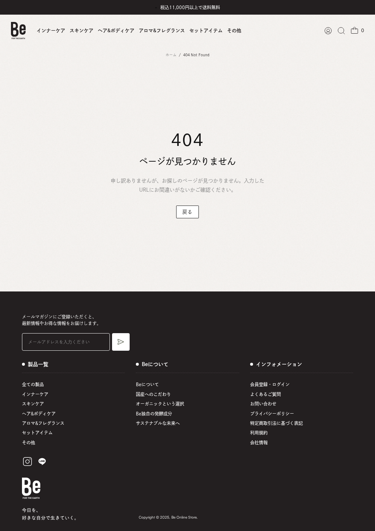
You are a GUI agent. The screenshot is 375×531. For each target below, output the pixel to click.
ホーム (171, 55)
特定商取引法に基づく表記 (276, 423)
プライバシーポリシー (272, 413)
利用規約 (259, 432)
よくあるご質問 (265, 394)
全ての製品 (33, 384)
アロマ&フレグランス (162, 30)
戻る (187, 212)
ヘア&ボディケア (116, 30)
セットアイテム (206, 30)
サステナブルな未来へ (158, 423)
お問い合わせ (263, 404)
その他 (234, 30)
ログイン (328, 30)
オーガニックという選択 (160, 404)
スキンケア (81, 30)
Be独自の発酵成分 (154, 413)
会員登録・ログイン (270, 384)
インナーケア (51, 30)
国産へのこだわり (153, 394)
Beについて (147, 384)
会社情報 (259, 442)
